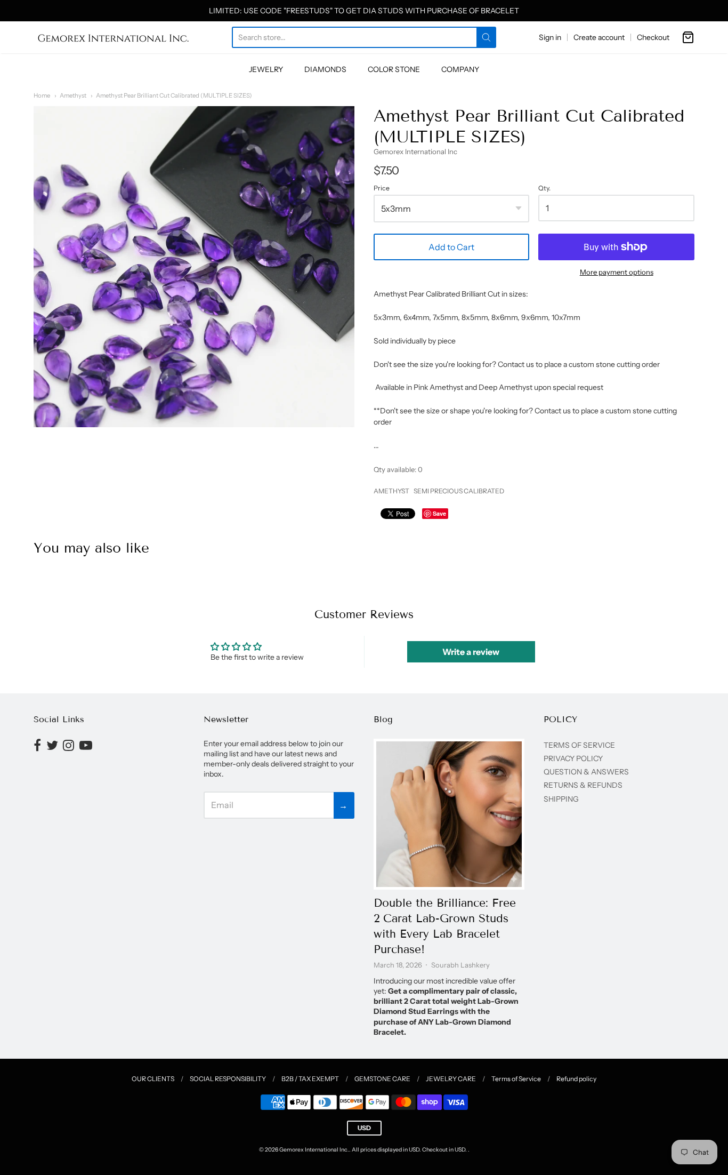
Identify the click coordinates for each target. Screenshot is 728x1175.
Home (42, 95)
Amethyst (73, 95)
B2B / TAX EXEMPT (310, 1079)
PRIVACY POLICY (573, 758)
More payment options (616, 272)
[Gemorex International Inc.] (113, 37)
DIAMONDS (325, 69)
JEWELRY (266, 69)
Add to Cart (451, 247)
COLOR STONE (394, 69)
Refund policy (576, 1079)
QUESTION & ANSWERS (586, 772)
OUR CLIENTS (153, 1079)
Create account (599, 37)
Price (382, 188)
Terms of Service (516, 1079)
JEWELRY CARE (451, 1079)
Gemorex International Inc (415, 151)
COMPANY (460, 69)
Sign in (550, 37)
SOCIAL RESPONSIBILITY (228, 1079)
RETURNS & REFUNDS (583, 785)
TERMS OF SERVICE (579, 745)
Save (439, 513)
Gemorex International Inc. (314, 1149)
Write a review (470, 651)
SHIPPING (561, 799)
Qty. (544, 188)
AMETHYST (391, 491)
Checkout (653, 37)
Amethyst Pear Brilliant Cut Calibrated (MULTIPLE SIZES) (174, 95)
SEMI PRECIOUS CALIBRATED (459, 491)
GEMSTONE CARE (382, 1079)
